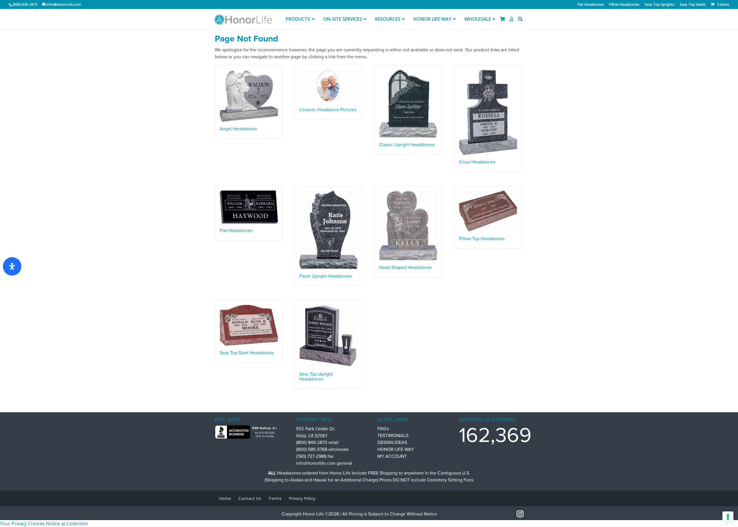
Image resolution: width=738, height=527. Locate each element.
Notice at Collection (67, 523)
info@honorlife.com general (324, 463)
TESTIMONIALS (392, 435)
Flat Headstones (590, 5)
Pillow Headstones (624, 5)
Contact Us (249, 498)
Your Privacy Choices (22, 523)
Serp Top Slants (693, 5)
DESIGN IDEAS (392, 442)
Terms (274, 498)
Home (225, 498)
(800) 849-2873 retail (317, 442)
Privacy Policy (302, 498)
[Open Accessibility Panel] (12, 266)
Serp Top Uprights (660, 5)
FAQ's (383, 429)
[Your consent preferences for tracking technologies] (727, 516)
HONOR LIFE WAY (395, 449)
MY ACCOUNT (392, 456)
